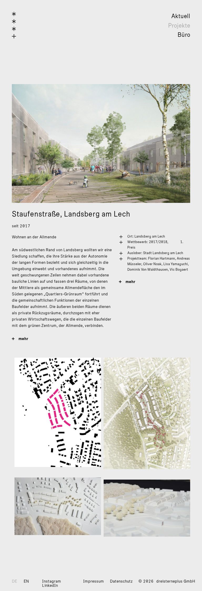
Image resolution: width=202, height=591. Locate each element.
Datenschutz (121, 581)
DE (14, 581)
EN (26, 581)
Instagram (51, 581)
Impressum (93, 581)
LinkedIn (50, 585)
